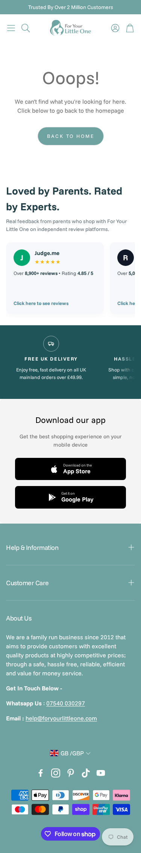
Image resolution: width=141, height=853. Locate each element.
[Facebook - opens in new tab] (40, 773)
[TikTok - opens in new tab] (85, 773)
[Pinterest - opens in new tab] (70, 773)
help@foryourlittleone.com (61, 718)
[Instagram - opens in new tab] (55, 773)
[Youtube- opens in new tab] (100, 773)
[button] (11, 28)
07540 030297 (65, 703)
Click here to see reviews (41, 303)
